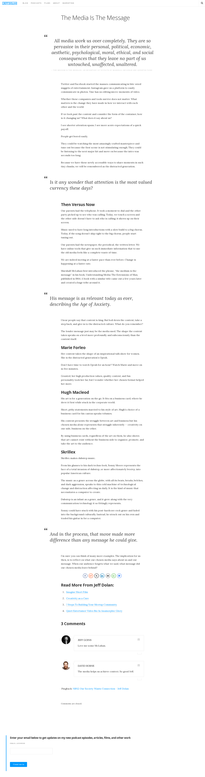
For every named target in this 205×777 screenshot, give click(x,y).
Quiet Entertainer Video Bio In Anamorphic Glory (94, 610)
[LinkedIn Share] (102, 575)
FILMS (47, 3)
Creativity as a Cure (77, 598)
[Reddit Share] (91, 575)
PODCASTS (36, 3)
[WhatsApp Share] (113, 575)
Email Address (17, 743)
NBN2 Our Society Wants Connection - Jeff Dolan (101, 688)
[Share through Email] (108, 575)
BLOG (25, 3)
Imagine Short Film (77, 592)
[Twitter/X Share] (96, 575)
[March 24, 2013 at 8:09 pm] (138, 639)
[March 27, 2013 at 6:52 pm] (138, 665)
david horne (86, 665)
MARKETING (68, 3)
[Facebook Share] (85, 575)
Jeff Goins (84, 639)
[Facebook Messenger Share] (119, 575)
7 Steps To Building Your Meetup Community (91, 604)
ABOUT (56, 3)
